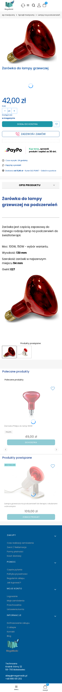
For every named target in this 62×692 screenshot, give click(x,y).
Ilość (4, 106)
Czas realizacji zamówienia (20, 542)
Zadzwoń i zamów (33, 134)
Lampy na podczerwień (49, 15)
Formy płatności (15, 551)
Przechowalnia (14, 605)
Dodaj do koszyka (27, 124)
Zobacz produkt (31, 517)
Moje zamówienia (15, 600)
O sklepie (11, 627)
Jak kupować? (14, 582)
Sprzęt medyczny (26, 15)
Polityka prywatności (17, 574)
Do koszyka (31, 442)
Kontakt (11, 631)
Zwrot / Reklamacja (16, 547)
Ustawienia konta (15, 609)
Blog (9, 636)
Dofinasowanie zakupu (18, 623)
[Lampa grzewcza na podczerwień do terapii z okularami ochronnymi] (24, 352)
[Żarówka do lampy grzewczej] (9, 352)
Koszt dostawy (14, 555)
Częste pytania (14, 569)
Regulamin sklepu (16, 578)
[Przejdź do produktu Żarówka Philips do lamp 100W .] (31, 404)
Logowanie (12, 596)
